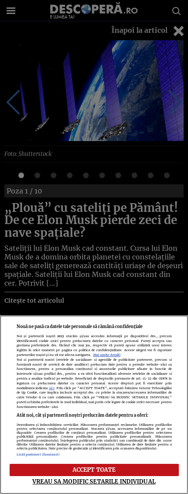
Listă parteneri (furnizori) (38, 454)
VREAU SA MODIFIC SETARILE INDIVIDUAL (94, 481)
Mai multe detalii (107, 355)
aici (51, 388)
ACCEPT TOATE (94, 469)
